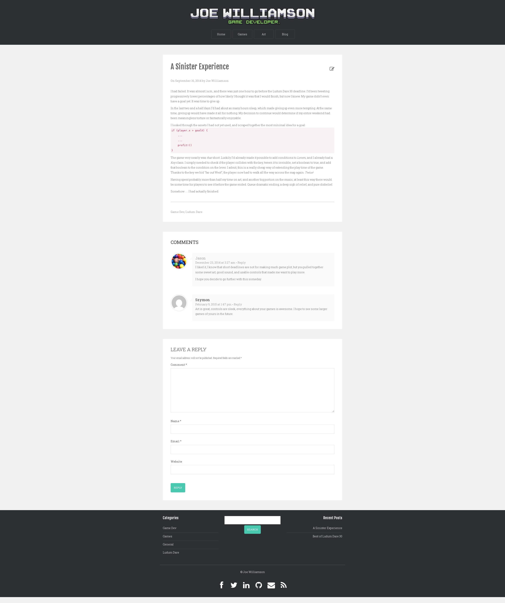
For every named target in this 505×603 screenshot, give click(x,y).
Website (176, 461)
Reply (242, 262)
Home (221, 34)
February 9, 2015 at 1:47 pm (213, 304)
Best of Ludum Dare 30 (327, 536)
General (168, 544)
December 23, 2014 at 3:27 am (215, 262)
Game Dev (177, 212)
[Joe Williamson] (252, 11)
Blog (285, 34)
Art (264, 34)
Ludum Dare (193, 212)
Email (176, 441)
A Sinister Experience (327, 528)
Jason (200, 258)
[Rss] (284, 585)
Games (242, 34)
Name (176, 421)
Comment (179, 365)
